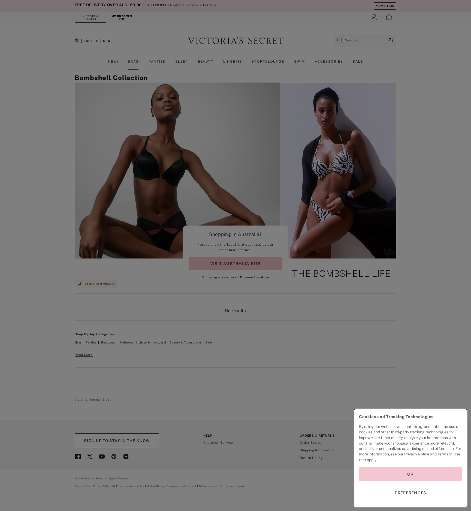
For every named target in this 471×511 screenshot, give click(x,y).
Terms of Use (448, 454)
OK (410, 474)
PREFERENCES (410, 493)
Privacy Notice (416, 454)
